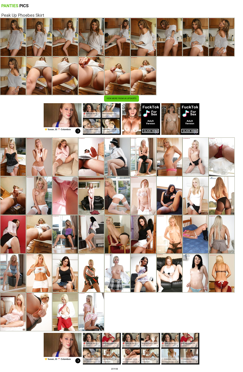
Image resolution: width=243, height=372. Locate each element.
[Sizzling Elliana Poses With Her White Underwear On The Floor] (13, 234)
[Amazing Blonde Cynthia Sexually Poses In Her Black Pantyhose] (222, 195)
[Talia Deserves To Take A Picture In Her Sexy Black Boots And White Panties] (196, 234)
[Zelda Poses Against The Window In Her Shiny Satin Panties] (13, 273)
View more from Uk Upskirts (121, 98)
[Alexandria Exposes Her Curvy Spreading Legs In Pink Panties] (143, 157)
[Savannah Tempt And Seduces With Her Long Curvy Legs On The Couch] (222, 234)
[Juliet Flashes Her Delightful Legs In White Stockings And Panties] (117, 195)
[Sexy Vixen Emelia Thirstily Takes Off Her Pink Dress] (91, 311)
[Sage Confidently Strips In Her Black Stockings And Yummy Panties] (169, 234)
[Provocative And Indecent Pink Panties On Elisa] (39, 157)
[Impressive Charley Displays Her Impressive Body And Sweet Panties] (143, 273)
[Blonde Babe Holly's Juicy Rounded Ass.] (13, 311)
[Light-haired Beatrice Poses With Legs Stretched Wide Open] (65, 157)
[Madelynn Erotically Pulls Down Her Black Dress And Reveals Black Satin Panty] (117, 234)
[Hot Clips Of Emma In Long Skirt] (196, 195)
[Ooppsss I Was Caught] (39, 273)
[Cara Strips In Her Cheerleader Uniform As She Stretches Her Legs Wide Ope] (91, 273)
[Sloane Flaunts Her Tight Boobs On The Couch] (143, 195)
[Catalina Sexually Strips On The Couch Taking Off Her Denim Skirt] (65, 311)
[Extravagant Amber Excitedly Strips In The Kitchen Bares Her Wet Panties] (13, 195)
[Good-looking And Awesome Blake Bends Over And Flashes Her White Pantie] (91, 234)
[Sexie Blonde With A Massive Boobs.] (222, 273)
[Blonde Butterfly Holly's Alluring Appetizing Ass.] (117, 273)
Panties (15, 5)
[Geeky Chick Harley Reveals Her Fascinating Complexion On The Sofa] (196, 157)
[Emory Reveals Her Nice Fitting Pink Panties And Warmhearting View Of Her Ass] (169, 157)
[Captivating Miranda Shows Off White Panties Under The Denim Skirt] (91, 157)
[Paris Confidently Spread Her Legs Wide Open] (39, 195)
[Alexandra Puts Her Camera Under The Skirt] (13, 157)
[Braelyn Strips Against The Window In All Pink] (65, 195)
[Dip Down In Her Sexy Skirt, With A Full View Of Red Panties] (222, 157)
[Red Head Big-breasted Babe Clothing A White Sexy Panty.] (196, 273)
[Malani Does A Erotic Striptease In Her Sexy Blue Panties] (65, 234)
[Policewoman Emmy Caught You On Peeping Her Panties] (117, 157)
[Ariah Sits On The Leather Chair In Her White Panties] (169, 273)
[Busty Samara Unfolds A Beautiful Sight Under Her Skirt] (39, 311)
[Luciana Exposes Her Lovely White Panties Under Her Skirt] (169, 195)
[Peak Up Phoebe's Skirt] (39, 234)
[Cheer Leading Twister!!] (65, 273)
